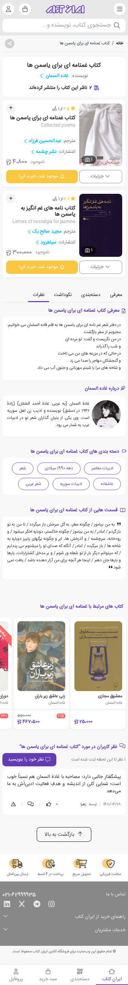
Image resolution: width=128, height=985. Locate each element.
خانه (119, 43)
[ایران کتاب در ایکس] (21, 905)
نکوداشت (63, 295)
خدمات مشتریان (110, 930)
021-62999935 (19, 895)
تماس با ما (116, 894)
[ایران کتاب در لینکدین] (6, 905)
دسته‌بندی (90, 295)
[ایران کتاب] (65, 9)
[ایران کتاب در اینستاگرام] (51, 905)
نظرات (38, 295)
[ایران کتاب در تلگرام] (36, 905)
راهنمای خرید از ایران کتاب (100, 917)
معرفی (116, 295)
